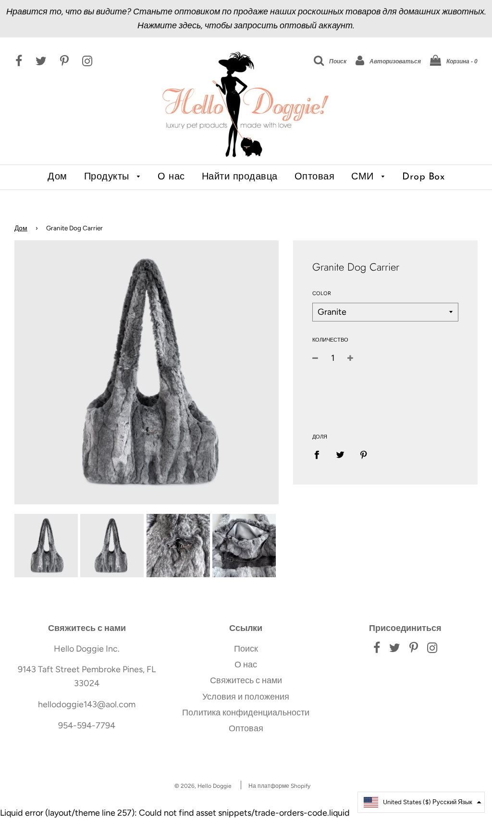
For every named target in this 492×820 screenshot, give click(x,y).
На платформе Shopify (279, 786)
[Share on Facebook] (320, 454)
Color (321, 293)
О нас (171, 177)
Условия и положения (245, 696)
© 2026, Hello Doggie (203, 786)
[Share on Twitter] (340, 454)
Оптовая (315, 177)
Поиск (246, 648)
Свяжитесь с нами (246, 680)
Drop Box (423, 177)
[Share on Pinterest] (363, 454)
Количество (330, 340)
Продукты (108, 177)
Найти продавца (240, 177)
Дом (57, 177)
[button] (421, 802)
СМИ (364, 177)
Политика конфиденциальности (245, 712)
